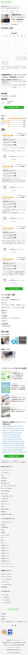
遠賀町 (22, 443)
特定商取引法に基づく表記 (9, 642)
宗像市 (4, 435)
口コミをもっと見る (14, 288)
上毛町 (19, 452)
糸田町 (4, 450)
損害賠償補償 (4, 587)
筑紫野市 (9, 432)
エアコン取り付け (5, 472)
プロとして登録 (4, 594)
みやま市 (5, 439)
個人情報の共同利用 (19, 645)
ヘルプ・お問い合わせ (6, 579)
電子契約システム (5, 553)
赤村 (17, 450)
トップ (2, 460)
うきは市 (5, 437)
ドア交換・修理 (4, 498)
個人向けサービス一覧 (6, 574)
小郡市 (4, 432)
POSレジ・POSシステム (6, 563)
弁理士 (2, 529)
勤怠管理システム (5, 545)
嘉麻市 (14, 437)
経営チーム (3, 616)
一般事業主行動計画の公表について (14, 649)
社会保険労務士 (4, 527)
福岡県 (15, 460)
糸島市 (10, 439)
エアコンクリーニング (6, 470)
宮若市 (10, 437)
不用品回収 (3, 478)
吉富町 (14, 452)
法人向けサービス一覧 (6, 576)
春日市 (14, 432)
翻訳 (2, 540)
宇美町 (20, 439)
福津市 (19, 435)
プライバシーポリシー (16, 640)
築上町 (23, 452)
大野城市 (19, 432)
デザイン (3, 537)
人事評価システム (5, 555)
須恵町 (13, 441)
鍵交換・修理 (4, 501)
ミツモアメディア (5, 581)
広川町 (14, 448)
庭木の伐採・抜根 (5, 483)
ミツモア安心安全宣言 (6, 584)
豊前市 (18, 430)
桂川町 (13, 445)
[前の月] (2, 33)
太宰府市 (9, 435)
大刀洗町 (5, 448)
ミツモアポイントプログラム (14, 647)
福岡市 (10, 426)
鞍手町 (9, 445)
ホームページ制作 (5, 535)
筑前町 (18, 445)
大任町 (13, 450)
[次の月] (26, 33)
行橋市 (13, 430)
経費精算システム (5, 550)
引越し (2, 475)
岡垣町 (18, 443)
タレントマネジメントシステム (8, 566)
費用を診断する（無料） (14, 107)
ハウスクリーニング (9, 460)
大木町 (10, 448)
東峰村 (22, 445)
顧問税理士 (3, 511)
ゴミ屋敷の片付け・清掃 (6, 496)
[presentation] (3, 11)
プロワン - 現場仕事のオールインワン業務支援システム (13, 621)
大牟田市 (15, 426)
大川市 (9, 430)
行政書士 (3, 524)
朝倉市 (19, 437)
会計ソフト (3, 542)
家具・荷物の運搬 (5, 491)
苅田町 (4, 452)
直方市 (4, 428)
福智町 (21, 450)
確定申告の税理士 (5, 509)
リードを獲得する (5, 597)
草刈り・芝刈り (4, 493)
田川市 (13, 428)
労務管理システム (5, 558)
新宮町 (18, 441)
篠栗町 (4, 441)
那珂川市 (15, 439)
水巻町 (13, 443)
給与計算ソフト (4, 548)
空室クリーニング (5, 504)
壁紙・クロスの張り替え (6, 488)
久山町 (22, 441)
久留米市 (20, 426)
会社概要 (3, 613)
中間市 (22, 430)
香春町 (19, 448)
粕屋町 (4, 443)
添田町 (23, 448)
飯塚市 (9, 428)
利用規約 (9, 640)
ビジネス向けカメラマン (6, 522)
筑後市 (4, 430)
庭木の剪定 (3, 480)
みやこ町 (9, 452)
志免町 (9, 441)
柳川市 (18, 428)
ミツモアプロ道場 (5, 600)
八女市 (22, 428)
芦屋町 (9, 443)
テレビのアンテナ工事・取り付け (8, 485)
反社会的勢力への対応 (20, 642)
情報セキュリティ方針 (9, 645)
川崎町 (9, 450)
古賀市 (14, 435)
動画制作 (3, 532)
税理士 (2, 506)
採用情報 (3, 619)
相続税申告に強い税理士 (6, 514)
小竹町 (4, 445)
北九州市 (5, 426)
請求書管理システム (5, 561)
